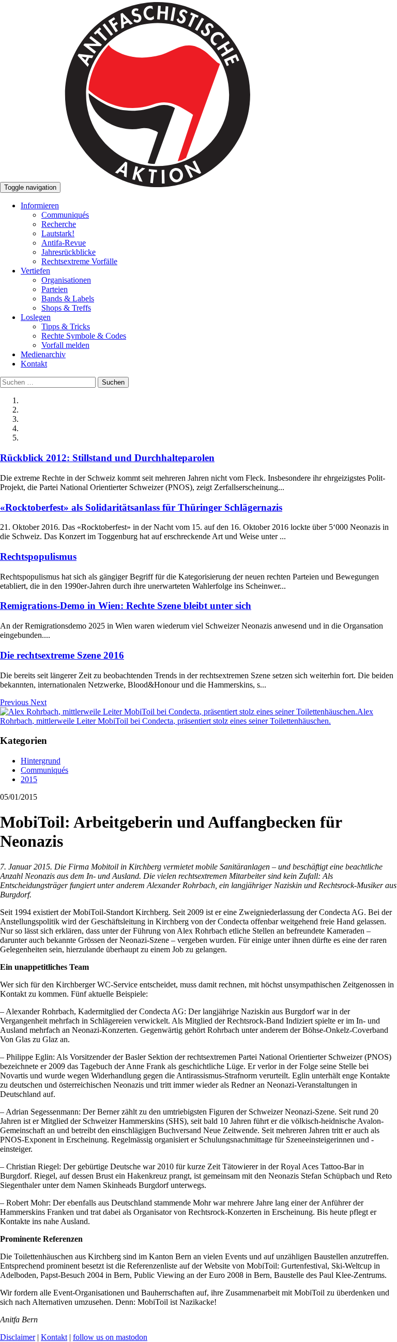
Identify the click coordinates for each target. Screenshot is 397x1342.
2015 (29, 779)
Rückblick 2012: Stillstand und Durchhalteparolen (107, 457)
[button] (15, 702)
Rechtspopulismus (38, 556)
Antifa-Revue (63, 242)
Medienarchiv (43, 354)
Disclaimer (17, 1337)
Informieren (40, 205)
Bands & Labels (67, 298)
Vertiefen (35, 270)
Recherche (58, 224)
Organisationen (66, 280)
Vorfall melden (65, 345)
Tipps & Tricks (65, 326)
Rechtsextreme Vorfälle (79, 261)
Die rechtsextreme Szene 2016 (62, 655)
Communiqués (65, 214)
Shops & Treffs (66, 307)
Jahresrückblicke (68, 252)
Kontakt (34, 363)
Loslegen (36, 317)
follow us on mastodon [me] (110, 1337)
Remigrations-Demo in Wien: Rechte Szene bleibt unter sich (125, 605)
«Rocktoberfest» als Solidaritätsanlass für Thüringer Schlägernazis (141, 507)
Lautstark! (57, 233)
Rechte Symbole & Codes (83, 335)
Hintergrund (40, 760)
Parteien (54, 289)
